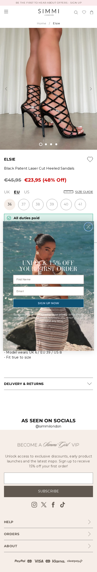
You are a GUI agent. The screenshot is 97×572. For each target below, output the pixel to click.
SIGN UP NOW (48, 303)
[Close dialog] (88, 227)
